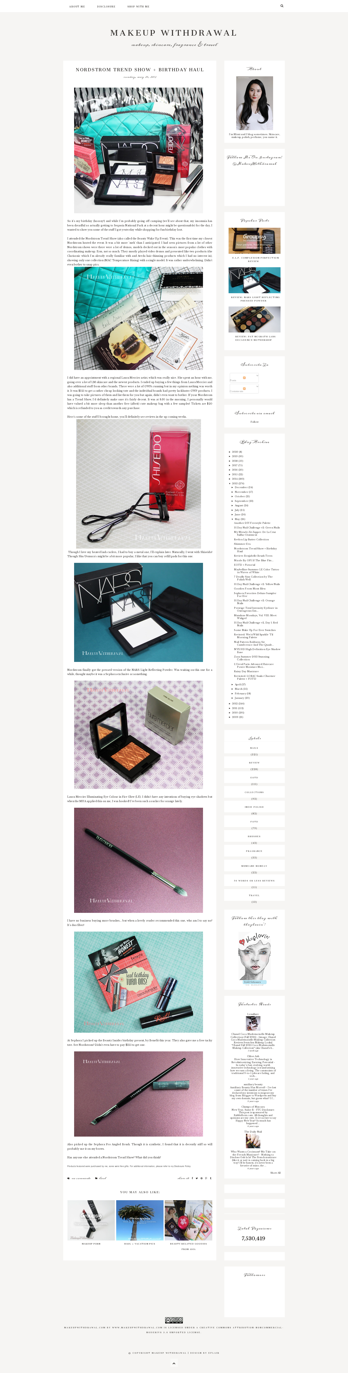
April (238, 684)
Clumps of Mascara (253, 1106)
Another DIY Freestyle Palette (252, 523)
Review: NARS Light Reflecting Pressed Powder (255, 298)
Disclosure (106, 6)
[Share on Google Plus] (206, 1178)
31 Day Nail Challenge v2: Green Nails (257, 527)
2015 (235, 474)
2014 (235, 478)
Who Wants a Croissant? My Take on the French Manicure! (253, 1153)
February (241, 693)
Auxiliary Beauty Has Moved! (248, 1087)
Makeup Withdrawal (174, 30)
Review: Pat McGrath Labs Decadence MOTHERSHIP (255, 337)
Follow (255, 421)
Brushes (254, 836)
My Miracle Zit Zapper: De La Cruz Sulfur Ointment (255, 533)
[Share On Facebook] (193, 1178)
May (238, 519)
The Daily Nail (253, 1131)
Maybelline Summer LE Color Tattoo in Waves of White (256, 571)
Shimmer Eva (242, 544)
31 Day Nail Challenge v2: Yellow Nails (257, 584)
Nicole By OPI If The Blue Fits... (253, 560)
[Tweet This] (197, 1178)
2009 (235, 717)
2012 (235, 703)
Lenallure (253, 1014)
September (242, 501)
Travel (254, 895)
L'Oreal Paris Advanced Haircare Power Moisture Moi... (253, 665)
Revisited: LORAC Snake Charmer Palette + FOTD (254, 677)
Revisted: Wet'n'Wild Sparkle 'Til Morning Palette (253, 636)
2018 (235, 461)
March (239, 689)
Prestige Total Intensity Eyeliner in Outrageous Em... (256, 609)
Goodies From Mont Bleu (249, 588)
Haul (102, 1178)
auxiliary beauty (253, 1084)
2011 (235, 708)
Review (254, 762)
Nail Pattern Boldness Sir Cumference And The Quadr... (254, 643)
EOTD (254, 777)
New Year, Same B (243, 1109)
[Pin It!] (202, 1178)
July (237, 510)
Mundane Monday (254, 865)
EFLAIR (214, 1352)
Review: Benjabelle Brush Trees (253, 555)
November (242, 492)
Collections (254, 791)
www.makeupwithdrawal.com (137, 1327)
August (239, 505)
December (241, 487)
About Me (77, 6)
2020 (235, 451)
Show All (275, 1172)
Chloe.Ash (253, 1056)
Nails (254, 747)
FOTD (254, 821)
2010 (235, 712)
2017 (235, 465)
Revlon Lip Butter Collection (251, 539)
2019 (235, 456)
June (238, 514)
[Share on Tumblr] (210, 1178)
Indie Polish (254, 806)
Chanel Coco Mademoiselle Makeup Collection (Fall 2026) (253, 1036)
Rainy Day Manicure (246, 671)
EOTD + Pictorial (244, 564)
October (240, 496)
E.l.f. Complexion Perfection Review (255, 259)
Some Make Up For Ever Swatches (255, 630)
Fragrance (254, 850)
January (240, 698)
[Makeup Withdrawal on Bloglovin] (255, 956)
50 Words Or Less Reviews (254, 880)
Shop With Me (138, 6)
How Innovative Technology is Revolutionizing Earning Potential (252, 1061)
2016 (235, 469)
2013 (235, 483)
